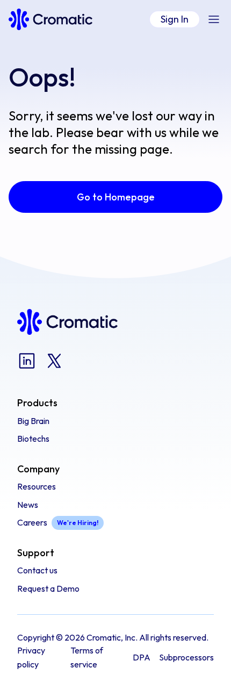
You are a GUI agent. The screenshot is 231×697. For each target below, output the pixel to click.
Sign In (175, 19)
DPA (141, 657)
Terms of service (86, 657)
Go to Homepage (116, 197)
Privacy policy (31, 657)
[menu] (213, 19)
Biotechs (33, 438)
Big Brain (33, 420)
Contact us (37, 570)
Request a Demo (48, 588)
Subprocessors (186, 657)
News (27, 504)
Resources (36, 486)
